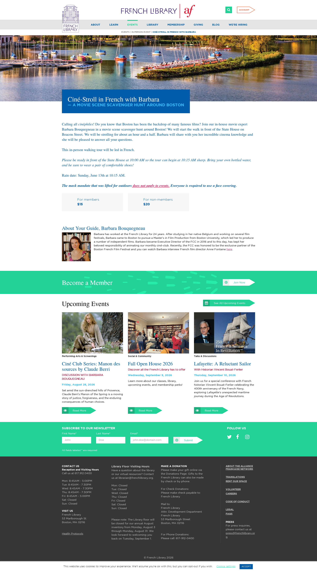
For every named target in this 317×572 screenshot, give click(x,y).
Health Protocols (72, 534)
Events (132, 25)
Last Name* (103, 434)
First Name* (69, 434)
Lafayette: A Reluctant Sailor (222, 363)
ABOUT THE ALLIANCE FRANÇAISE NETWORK (239, 467)
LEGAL (230, 510)
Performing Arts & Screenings (79, 356)
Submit (188, 440)
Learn (113, 25)
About (95, 25)
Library (152, 25)
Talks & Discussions (205, 356)
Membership (176, 25)
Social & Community (139, 356)
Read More (79, 411)
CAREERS (231, 494)
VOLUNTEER (233, 489)
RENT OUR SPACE (236, 481)
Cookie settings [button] (225, 566)
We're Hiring (238, 25)
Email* (134, 434)
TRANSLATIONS (235, 477)
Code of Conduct (238, 502)
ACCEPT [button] (246, 567)
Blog (216, 25)
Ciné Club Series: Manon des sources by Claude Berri (91, 366)
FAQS (229, 514)
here (229, 249)
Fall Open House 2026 (150, 363)
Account (244, 10)
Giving (198, 25)
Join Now (239, 283)
